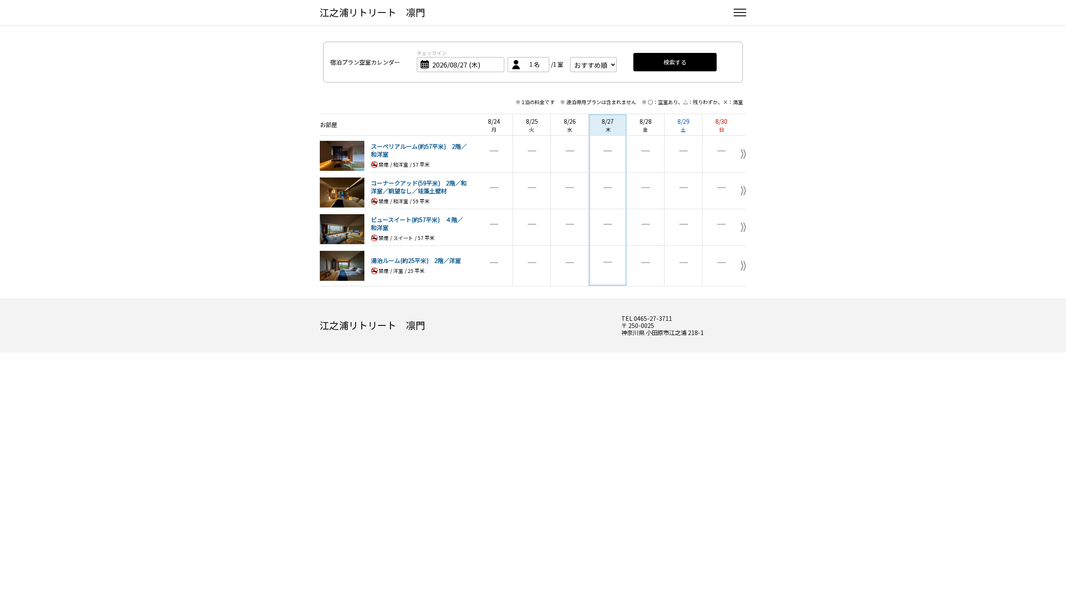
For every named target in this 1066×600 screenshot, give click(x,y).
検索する (675, 62)
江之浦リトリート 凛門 (372, 12)
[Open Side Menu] (740, 12)
